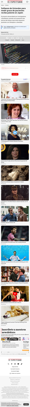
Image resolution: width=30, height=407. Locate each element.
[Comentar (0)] (18, 38)
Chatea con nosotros (15, 373)
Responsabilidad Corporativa (15, 377)
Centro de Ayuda (15, 382)
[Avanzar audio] (25, 78)
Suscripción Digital (15, 371)
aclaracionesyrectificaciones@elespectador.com (15, 393)
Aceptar (26, 404)
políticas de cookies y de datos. (12, 405)
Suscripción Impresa (15, 369)
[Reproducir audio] (3, 76)
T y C (13, 354)
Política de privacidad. (22, 354)
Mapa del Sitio (15, 366)
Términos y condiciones (15, 379)
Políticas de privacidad (15, 381)
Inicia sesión (8, 347)
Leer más (15, 74)
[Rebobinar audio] (23, 78)
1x (27, 78)
